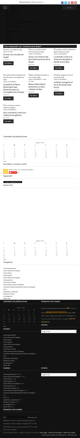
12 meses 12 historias (56, 319)
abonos (56, 316)
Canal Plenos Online (9, 282)
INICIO (13, 5)
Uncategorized (7, 296)
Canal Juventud (8, 280)
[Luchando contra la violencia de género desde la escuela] (65, 50)
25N (63, 316)
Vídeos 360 (8, 17)
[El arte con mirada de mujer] (12, 49)
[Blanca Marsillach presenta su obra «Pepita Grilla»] (39, 76)
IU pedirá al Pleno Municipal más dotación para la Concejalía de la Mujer (13, 88)
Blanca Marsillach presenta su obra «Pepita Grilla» (36, 87)
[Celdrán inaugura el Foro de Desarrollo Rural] (65, 76)
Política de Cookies (69, 433)
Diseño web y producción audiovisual (53, 435)
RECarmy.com (72, 435)
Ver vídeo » (8, 63)
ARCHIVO (8, 38)
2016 (73, 313)
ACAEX (60, 316)
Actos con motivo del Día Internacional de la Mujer (39, 59)
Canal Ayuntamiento (35, 54)
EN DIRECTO (9, 40)
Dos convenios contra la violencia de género (14, 113)
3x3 (65, 316)
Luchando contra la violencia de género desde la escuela (63, 59)
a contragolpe (65, 319)
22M (49, 319)
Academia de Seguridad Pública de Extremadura (53, 308)
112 (75, 316)
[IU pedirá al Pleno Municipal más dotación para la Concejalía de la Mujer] (14, 77)
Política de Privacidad (55, 433)
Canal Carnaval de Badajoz (11, 271)
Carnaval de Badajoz (11, 24)
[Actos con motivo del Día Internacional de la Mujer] (39, 50)
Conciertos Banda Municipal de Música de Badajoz (21, 22)
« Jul (4, 161)
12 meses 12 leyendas (11, 429)
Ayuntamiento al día (11, 12)
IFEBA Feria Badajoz (11, 31)
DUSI (4, 289)
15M (42, 316)
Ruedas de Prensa (16, 10)
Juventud (8, 36)
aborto (72, 318)
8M (68, 308)
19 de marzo (44, 319)
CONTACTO (9, 43)
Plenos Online (9, 15)
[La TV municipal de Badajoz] (25, 2)
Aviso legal (43, 433)
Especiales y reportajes (12, 19)
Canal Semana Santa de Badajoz (13, 285)
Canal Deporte (7, 275)
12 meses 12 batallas (49, 316)
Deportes (8, 33)
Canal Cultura (8, 52)
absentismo (70, 316)
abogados (69, 312)
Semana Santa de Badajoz (13, 26)
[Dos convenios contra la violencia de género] (14, 106)
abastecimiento (56, 312)
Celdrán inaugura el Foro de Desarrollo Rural (63, 85)
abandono (45, 322)
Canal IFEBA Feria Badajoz (11, 278)
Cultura (7, 29)
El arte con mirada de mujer (13, 55)
